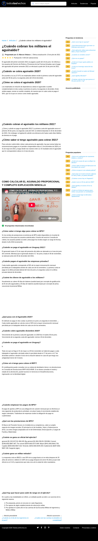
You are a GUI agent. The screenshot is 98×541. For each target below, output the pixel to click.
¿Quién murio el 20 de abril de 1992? (82, 182)
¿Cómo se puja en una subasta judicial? (83, 170)
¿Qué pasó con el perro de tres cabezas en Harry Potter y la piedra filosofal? (83, 174)
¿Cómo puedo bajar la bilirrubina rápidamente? (81, 195)
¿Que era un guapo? (77, 58)
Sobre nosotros (65, 528)
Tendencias (84, 3)
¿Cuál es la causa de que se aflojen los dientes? (83, 161)
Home (4, 41)
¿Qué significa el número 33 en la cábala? (81, 186)
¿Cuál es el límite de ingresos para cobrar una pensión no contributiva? (82, 191)
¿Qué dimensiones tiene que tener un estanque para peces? (82, 46)
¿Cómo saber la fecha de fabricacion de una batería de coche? (83, 166)
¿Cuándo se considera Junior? (80, 54)
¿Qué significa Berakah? (78, 75)
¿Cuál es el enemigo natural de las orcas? (82, 67)
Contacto (76, 528)
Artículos (74, 3)
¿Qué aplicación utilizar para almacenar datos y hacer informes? (83, 50)
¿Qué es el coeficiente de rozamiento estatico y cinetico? (82, 157)
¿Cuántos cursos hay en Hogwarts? (82, 178)
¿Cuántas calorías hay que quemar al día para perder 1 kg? (82, 80)
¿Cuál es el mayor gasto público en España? (82, 62)
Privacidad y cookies (89, 528)
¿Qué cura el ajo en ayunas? (80, 42)
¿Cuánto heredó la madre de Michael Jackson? (82, 71)
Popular (93, 3)
